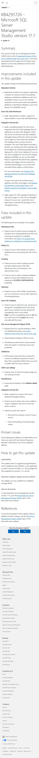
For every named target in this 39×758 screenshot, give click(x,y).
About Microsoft (6, 710)
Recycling (20, 751)
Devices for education (7, 611)
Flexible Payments (7, 598)
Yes (13, 531)
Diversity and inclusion (8, 724)
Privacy (20, 748)
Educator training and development (11, 625)
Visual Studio (5, 697)
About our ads (27, 751)
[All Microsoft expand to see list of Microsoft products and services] (2, 2)
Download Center (6, 578)
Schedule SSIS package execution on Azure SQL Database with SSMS (20, 173)
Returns (4, 585)
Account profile (6, 575)
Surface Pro (5, 542)
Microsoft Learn (6, 681)
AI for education (6, 631)
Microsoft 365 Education (8, 618)
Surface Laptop (6, 545)
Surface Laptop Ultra (7, 548)
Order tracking (6, 588)
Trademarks (5, 751)
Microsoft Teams (6, 658)
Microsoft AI (5, 641)
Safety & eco (13, 751)
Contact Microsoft (12, 748)
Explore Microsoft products (9, 562)
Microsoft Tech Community (9, 687)
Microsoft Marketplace (8, 691)
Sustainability (5, 730)
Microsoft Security (7, 644)
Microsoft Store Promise (8, 595)
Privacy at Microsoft (7, 717)
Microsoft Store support (8, 582)
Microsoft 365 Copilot (7, 661)
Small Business (6, 664)
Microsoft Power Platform (8, 654)
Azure (3, 674)
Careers (4, 707)
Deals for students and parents (10, 628)
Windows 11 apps (6, 565)
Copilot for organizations (8, 555)
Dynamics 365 (6, 648)
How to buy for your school (9, 621)
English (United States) (11, 736)
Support (5, 7)
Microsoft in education (8, 608)
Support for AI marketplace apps (10, 684)
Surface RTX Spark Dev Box (9, 552)
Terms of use (26, 748)
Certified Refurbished (7, 592)
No (25, 531)
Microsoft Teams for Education (10, 615)
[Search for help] (7, 2)
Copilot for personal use (8, 559)
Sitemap (4, 748)
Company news (6, 714)
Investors (4, 720)
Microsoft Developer (7, 677)
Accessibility (5, 727)
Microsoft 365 (5, 651)
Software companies (7, 694)
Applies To (6, 41)
